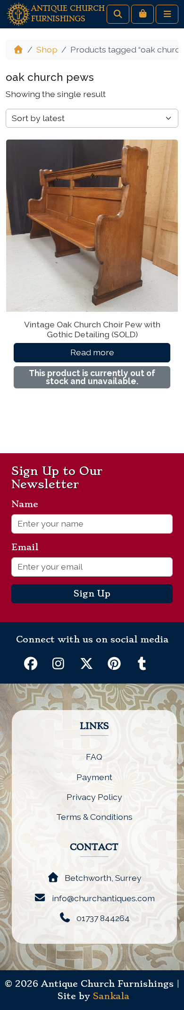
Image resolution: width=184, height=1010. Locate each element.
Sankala (111, 996)
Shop (47, 49)
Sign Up (92, 593)
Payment (94, 777)
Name (28, 504)
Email (28, 547)
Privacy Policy (94, 797)
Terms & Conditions (94, 817)
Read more (92, 352)
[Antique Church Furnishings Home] (18, 13)
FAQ (94, 757)
